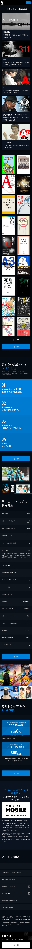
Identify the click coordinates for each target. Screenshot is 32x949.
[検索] (23, 2)
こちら (26, 557)
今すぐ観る (15, 347)
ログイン (28, 2)
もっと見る (16, 340)
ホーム (3, 939)
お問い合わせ (20, 939)
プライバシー (13, 939)
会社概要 (7, 939)
